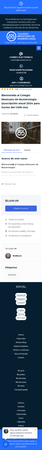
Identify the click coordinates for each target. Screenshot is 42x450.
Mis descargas (21, 378)
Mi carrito (21, 371)
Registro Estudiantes (21, 346)
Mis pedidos (21, 374)
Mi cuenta (21, 386)
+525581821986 (21, 73)
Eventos (21, 335)
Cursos (21, 418)
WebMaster (17, 256)
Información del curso (12, 150)
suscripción (12, 275)
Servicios (21, 403)
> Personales (21, 410)
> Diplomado (21, 422)
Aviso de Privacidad (21, 354)
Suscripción (14, 114)
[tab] (38, 48)
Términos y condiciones (21, 350)
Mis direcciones (21, 382)
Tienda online (21, 339)
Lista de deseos (33, 115)
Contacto (21, 358)
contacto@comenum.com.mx (21, 60)
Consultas (21, 407)
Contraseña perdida (21, 390)
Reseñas (27, 150)
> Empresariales (21, 414)
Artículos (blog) (21, 342)
